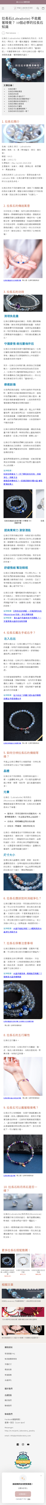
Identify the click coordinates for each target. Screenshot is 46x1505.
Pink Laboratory (11, 33)
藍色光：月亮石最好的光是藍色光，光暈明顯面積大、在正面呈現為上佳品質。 (23, 815)
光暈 (6, 792)
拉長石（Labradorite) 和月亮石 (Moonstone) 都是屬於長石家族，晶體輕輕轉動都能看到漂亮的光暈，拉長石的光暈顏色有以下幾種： (23, 802)
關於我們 (8, 1400)
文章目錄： (9, 85)
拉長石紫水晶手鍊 (9, 1175)
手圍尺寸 (8, 1364)
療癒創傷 (10, 384)
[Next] (39, 506)
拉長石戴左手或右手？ (16, 96)
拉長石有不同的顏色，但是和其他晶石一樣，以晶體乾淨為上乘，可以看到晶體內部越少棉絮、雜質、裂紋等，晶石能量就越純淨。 (22, 781)
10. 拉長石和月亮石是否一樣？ (20, 1188)
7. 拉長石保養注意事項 (18, 943)
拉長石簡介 (12, 89)
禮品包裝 (8, 1369)
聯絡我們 (8, 1406)
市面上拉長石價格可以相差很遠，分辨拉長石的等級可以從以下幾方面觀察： (22, 763)
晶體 (6, 771)
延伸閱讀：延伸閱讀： (23, 616)
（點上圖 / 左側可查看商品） (30, 280)
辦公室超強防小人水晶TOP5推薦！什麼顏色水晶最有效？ (21, 1338)
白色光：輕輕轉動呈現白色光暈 (21, 821)
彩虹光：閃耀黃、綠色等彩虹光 (21, 825)
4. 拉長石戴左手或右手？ (20, 632)
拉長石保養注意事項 (16, 104)
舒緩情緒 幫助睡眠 (16, 567)
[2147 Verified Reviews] (23, 1469)
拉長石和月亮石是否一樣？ (18, 111)
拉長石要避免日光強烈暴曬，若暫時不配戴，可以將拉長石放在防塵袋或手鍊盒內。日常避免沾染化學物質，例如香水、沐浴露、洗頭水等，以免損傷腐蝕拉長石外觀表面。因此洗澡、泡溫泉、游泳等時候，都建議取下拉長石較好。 (22, 958)
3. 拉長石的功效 (14, 291)
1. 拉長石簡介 (10, 121)
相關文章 (7, 1284)
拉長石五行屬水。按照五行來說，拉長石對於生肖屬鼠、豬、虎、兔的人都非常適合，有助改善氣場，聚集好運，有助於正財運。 (22, 1047)
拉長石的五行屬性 (15, 106)
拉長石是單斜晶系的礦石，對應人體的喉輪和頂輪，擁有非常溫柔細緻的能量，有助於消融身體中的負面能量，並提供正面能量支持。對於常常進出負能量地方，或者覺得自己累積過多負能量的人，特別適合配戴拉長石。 (22, 329)
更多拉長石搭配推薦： (16, 1250)
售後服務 (8, 1375)
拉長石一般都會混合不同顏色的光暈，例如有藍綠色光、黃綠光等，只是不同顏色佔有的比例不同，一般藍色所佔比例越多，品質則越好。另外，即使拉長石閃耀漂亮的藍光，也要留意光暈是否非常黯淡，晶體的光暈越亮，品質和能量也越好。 (22, 840)
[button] (3, 8)
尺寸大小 (9, 854)
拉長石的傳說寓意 (15, 91)
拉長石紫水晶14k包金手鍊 (12, 1098)
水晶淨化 (8, 1380)
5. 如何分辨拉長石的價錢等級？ (21, 754)
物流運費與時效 (11, 1359)
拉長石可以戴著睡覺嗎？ (17, 109)
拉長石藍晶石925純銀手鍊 (12, 280)
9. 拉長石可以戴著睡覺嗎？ (21, 1107)
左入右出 (10, 638)
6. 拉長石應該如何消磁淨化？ (23, 898)
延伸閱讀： (23, 477)
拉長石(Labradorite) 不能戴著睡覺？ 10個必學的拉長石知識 (22, 23)
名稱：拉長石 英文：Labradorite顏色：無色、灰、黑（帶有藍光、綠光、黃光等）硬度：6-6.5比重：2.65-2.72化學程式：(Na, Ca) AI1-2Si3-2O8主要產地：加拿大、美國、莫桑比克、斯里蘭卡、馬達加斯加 (21, 158)
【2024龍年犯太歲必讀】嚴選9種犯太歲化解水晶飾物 (19, 1319)
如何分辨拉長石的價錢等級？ (19, 99)
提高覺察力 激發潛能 (17, 530)
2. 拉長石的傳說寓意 (17, 205)
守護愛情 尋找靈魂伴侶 (19, 343)
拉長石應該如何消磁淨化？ (18, 101)
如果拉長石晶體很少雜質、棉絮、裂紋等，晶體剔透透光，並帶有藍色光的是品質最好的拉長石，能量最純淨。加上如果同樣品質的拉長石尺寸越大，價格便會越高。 (22, 865)
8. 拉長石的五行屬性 (17, 1035)
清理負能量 (11, 316)
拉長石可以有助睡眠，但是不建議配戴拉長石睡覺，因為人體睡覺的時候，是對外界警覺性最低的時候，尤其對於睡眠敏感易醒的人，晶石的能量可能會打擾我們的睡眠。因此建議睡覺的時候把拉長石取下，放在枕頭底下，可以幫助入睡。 (22, 1121)
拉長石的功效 (13, 94)
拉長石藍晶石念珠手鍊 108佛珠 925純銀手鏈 (18, 1021)
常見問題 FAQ (10, 1354)
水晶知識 (8, 1395)
